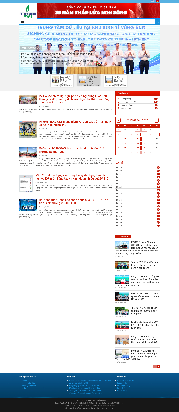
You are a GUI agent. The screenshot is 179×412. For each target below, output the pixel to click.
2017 (120, 197)
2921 (156, 99)
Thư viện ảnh (26, 380)
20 (138, 143)
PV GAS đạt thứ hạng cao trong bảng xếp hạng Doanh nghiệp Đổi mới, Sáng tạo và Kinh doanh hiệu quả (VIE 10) (26, 183)
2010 (120, 219)
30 (138, 130)
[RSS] (119, 99)
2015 (120, 203)
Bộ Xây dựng (122, 390)
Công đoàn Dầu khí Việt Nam (80, 383)
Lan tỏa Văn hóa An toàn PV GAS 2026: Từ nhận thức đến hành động (145, 325)
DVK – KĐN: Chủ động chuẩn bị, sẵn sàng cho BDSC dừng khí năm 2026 (145, 296)
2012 (120, 213)
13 (138, 139)
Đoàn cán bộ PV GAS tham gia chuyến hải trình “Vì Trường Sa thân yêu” (28, 152)
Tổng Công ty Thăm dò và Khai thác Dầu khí (85, 385)
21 (144, 143)
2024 (120, 174)
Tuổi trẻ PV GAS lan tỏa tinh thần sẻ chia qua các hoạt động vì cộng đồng (144, 265)
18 (125, 143)
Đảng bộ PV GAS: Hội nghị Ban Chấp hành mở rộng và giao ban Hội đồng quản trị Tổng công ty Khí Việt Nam (136, 355)
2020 (120, 187)
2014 (120, 206)
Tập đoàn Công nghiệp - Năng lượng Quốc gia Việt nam (90, 380)
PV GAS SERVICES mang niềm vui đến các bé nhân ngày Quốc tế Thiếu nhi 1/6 (28, 129)
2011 (120, 216)
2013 (120, 209)
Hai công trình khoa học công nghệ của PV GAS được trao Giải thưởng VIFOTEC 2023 (28, 205)
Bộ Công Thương (123, 385)
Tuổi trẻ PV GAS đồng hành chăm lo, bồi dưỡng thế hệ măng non (144, 310)
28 (144, 148)
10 (118, 139)
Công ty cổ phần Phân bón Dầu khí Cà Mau (85, 390)
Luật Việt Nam (122, 383)
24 (118, 148)
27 (118, 130)
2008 (120, 226)
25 (125, 148)
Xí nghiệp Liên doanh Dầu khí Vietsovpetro (85, 393)
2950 (156, 102)
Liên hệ (23, 388)
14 (144, 139)
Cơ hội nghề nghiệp (28, 385)
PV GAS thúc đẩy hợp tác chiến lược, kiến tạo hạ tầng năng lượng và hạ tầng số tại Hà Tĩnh (89, 49)
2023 (120, 177)
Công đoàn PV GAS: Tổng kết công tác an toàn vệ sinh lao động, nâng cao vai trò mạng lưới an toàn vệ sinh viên (137, 281)
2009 (120, 222)
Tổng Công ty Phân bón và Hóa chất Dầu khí (85, 388)
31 (144, 130)
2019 (120, 190)
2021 (120, 184)
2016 (120, 200)
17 (118, 143)
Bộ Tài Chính (122, 388)
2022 (120, 180)
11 (125, 139)
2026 (120, 167)
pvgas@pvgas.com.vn (107, 406)
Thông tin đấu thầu (28, 383)
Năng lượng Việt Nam (125, 380)
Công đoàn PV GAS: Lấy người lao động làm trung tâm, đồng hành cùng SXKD (144, 339)
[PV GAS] (28, 11)
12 (131, 139)
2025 (120, 171)
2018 (120, 193)
